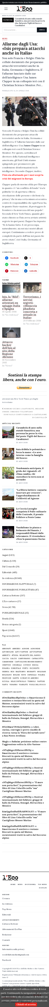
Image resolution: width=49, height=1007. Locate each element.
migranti (31, 672)
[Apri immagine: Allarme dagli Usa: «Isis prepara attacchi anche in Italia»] (24, 111)
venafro (14, 684)
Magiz (5, 741)
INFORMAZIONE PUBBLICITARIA (18, 589)
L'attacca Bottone (11, 595)
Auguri (5, 555)
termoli (32, 681)
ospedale (32, 675)
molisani (41, 672)
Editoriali (6, 914)
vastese (41, 681)
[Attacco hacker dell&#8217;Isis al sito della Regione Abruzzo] (11, 332)
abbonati (6, 649)
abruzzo (16, 649)
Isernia (5, 672)
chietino (6, 665)
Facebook (6, 960)
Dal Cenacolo (8, 566)
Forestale (16, 668)
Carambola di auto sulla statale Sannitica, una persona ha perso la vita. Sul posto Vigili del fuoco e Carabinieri (30, 22)
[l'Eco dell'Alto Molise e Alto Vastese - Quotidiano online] (24, 9)
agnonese (35, 649)
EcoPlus (43, 888)
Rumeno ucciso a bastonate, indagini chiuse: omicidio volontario (23, 410)
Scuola (5, 618)
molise (16, 675)
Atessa (15, 655)
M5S (12, 672)
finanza (6, 668)
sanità (16, 678)
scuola (5, 681)
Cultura (5, 561)
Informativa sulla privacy (13, 949)
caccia (5, 658)
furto (25, 668)
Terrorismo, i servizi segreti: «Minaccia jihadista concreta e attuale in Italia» (32, 307)
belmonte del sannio (30, 655)
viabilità (23, 684)
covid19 (27, 665)
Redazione (7, 934)
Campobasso (24, 658)
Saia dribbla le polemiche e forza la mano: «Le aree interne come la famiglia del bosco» (30, 453)
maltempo (21, 672)
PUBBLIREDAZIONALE (13, 613)
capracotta (37, 658)
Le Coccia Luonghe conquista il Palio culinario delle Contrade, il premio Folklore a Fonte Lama (31, 513)
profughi (34, 399)
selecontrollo (18, 681)
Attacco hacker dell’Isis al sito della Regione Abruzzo (9, 349)
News (4, 38)
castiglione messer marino (28, 662)
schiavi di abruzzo (29, 678)
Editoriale (7, 572)
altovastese (36, 652)
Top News (42, 884)
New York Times (21, 399)
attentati (6, 399)
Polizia (41, 675)
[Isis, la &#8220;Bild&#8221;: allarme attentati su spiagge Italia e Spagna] (11, 287)
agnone (25, 649)
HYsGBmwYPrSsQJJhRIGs (16, 727)
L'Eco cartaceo (9, 601)
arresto (6, 655)
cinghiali (17, 665)
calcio (13, 658)
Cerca (42, 30)
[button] (6, 9)
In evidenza (8, 578)
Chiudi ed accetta (26, 1004)
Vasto (5, 684)
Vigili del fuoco (37, 684)
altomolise (8, 652)
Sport (5, 630)
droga (35, 665)
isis (12, 399)
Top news (7, 636)
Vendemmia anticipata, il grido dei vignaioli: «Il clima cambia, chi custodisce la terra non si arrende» (30, 474)
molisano (7, 675)
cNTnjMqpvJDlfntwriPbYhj (16, 750)
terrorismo (7, 402)
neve (23, 675)
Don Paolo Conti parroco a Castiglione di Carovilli (25, 415)
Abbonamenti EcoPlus (12, 929)
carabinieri (7, 662)
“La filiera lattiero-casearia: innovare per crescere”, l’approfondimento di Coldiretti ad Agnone (31, 494)
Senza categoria (10, 624)
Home (13, 884)
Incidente (34, 668)
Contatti (6, 940)
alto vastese (21, 652)
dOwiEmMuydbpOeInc (14, 697)
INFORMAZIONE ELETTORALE (17, 584)
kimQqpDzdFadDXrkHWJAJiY (18, 811)
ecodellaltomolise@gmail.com (15, 954)
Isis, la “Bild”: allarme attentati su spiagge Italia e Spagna (11, 302)
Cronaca (6, 898)
